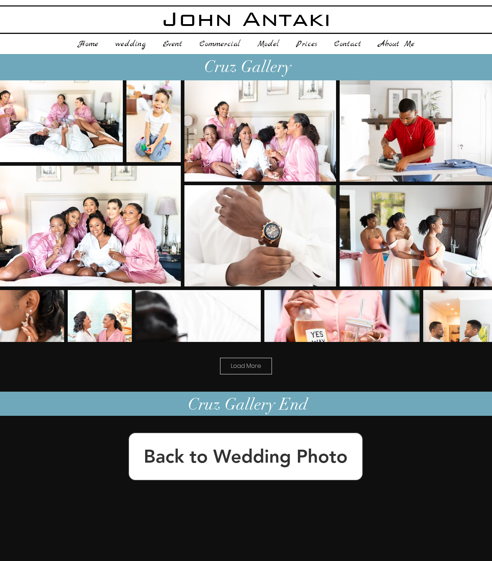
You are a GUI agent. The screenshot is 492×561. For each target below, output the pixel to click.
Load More (246, 366)
